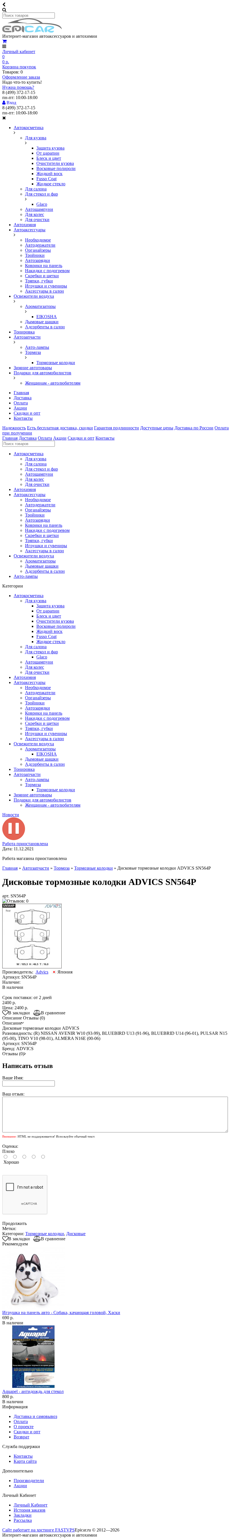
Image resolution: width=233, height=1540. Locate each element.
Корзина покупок (19, 66)
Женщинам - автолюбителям (52, 383)
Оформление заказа (21, 77)
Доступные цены (156, 427)
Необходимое (38, 240)
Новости (10, 814)
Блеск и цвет (48, 158)
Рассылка (23, 1520)
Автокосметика (28, 127)
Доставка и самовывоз (35, 1416)
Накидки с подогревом (47, 270)
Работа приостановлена (25, 843)
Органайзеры (38, 250)
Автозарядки (37, 260)
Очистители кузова (55, 163)
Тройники (35, 255)
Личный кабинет (18, 51)
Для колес (34, 214)
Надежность (14, 427)
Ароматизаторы (40, 306)
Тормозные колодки (55, 362)
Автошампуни (39, 209)
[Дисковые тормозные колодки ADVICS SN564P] (32, 966)
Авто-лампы (37, 347)
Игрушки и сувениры (46, 286)
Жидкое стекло (50, 183)
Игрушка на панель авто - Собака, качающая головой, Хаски (61, 1312)
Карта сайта (25, 1461)
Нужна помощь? (18, 87)
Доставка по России (193, 427)
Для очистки (37, 219)
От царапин (47, 153)
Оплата (21, 402)
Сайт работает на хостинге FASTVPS (38, 1530)
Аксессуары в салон (44, 291)
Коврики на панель (43, 265)
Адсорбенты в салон (45, 326)
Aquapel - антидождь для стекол (33, 1391)
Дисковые (76, 1233)
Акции (20, 408)
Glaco (41, 204)
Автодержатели (40, 245)
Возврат (21, 1436)
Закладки (23, 1515)
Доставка (23, 397)
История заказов (29, 1510)
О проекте (24, 1426)
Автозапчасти (27, 337)
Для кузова (35, 137)
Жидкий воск (49, 173)
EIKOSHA (46, 316)
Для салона (36, 188)
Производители (29, 1480)
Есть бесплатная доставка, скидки (60, 427)
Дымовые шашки (42, 321)
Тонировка (24, 332)
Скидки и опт (27, 413)
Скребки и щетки (42, 275)
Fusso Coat (46, 178)
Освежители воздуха (34, 296)
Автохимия (25, 224)
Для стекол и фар (41, 194)
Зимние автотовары (33, 367)
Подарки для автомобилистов (42, 372)
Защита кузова (50, 148)
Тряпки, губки (39, 280)
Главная (21, 392)
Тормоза (33, 352)
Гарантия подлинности (116, 427)
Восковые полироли (56, 168)
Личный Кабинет (30, 1505)
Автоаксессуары (29, 229)
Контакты (23, 418)
